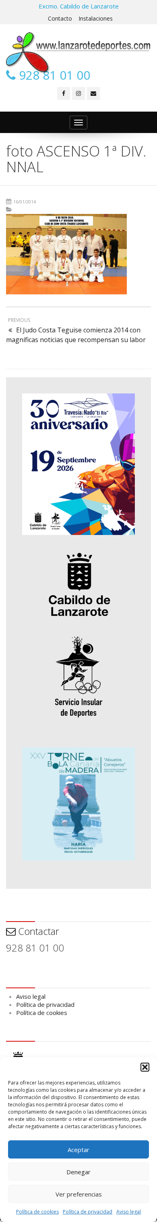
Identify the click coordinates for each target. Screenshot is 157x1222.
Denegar (78, 1172)
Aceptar (78, 1150)
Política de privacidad (87, 1211)
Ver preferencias (79, 1194)
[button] (145, 1067)
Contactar (37, 931)
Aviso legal (128, 1211)
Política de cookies (37, 1211)
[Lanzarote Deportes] (78, 52)
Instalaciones (95, 18)
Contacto (60, 18)
